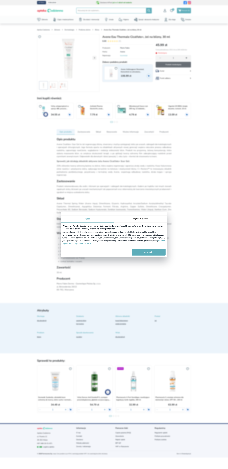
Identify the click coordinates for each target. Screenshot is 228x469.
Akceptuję (148, 252)
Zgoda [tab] (87, 219)
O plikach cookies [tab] (140, 219)
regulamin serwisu (82, 243)
